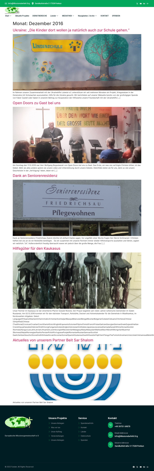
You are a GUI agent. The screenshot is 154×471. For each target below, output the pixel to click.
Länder (53, 16)
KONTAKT (105, 16)
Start (7, 16)
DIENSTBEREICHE (39, 16)
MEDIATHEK (67, 16)
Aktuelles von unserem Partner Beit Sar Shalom (53, 340)
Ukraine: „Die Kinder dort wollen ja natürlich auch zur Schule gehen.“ (71, 30)
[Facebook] (137, 3)
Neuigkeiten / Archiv (86, 16)
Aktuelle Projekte (22, 16)
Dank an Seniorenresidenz (35, 175)
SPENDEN (116, 16)
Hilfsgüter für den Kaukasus (36, 248)
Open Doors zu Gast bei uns (36, 103)
